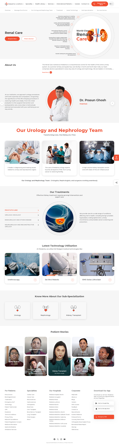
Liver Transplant (31, 409)
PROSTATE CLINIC (11, 210)
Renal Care (30, 407)
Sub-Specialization (87, 10)
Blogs (73, 399)
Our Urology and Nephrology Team (42, 10)
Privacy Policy (9, 417)
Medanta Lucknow (54, 402)
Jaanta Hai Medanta (10, 427)
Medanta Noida (53, 409)
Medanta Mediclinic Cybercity (57, 417)
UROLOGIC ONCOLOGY (13, 215)
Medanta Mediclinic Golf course (58, 423)
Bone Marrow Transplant (34, 412)
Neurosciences (31, 399)
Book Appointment (10, 397)
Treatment (59, 10)
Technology (8, 404)
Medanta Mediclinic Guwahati (57, 426)
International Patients (64, 4)
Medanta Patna (53, 399)
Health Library (40, 4)
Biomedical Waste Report (79, 424)
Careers (77, 4)
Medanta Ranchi (53, 404)
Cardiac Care (30, 394)
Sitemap (74, 427)
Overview (8, 10)
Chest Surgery (31, 417)
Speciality (29, 4)
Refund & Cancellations (11, 419)
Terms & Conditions (10, 414)
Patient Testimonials (11, 407)
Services (51, 4)
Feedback (74, 407)
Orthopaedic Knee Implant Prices (81, 422)
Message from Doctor (20, 10)
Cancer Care (30, 397)
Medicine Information (11, 424)
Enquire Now (12, 38)
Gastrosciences (31, 402)
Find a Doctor (8, 394)
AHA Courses (75, 404)
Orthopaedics (31, 404)
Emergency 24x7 (10, 402)
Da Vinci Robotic (52, 280)
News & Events (76, 412)
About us (74, 397)
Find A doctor (29, 38)
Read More (45, 72)
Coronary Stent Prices (78, 419)
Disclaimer (8, 412)
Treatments (8, 399)
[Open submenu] (33, 4)
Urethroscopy (14, 280)
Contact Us (85, 4)
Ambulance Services (10, 429)
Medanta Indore (53, 407)
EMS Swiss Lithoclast (91, 280)
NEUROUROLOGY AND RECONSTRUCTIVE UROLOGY (19, 225)
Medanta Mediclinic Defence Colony (57, 420)
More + (29, 419)
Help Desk (74, 394)
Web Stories (75, 429)
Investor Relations (77, 414)
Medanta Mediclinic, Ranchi (57, 412)
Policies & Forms (76, 417)
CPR (6, 409)
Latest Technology (72, 10)
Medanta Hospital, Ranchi (56, 394)
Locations (19, 4)
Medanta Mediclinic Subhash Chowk (59, 414)
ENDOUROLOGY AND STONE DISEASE (18, 220)
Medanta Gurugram (55, 397)
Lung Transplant (31, 414)
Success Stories (102, 10)
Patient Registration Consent (13, 422)
